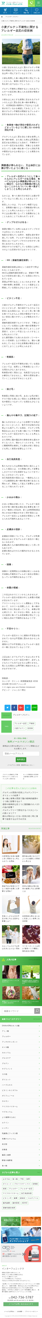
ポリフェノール (8, 1096)
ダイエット (7, 1184)
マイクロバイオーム (10, 1106)
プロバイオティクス (22, 1184)
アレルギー (8, 16)
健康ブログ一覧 (11, 1221)
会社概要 (19, 1311)
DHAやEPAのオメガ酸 (11, 1026)
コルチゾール (33, 1198)
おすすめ (6, 1179)
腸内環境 (15, 1203)
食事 (28, 1179)
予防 (22, 1179)
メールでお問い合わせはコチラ (21, 1304)
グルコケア (6, 1058)
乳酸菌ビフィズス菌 (10, 1133)
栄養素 (4, 1149)
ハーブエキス (7, 1085)
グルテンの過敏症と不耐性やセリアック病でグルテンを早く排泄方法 (10, 776)
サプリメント (7, 1069)
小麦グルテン (19, 728)
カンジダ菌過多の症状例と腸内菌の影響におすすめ (30, 776)
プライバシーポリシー (31, 1311)
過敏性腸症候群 (9, 1208)
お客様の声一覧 (31, 1221)
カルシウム (6, 1053)
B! (28, 708)
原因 (4, 1189)
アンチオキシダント (10, 1042)
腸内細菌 (6, 1203)
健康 (15, 1198)
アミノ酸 (5, 1031)
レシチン (5, 1128)
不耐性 (32, 723)
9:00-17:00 (32, 5)
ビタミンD (7, 1198)
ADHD (24, 1203)
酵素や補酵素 (7, 1160)
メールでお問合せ (9, 1311)
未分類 (4, 1144)
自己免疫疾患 (26, 1193)
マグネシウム (7, 1112)
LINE (34, 708)
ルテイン (5, 1123)
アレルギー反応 (20, 723)
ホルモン (5, 1101)
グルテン (16, 16)
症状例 (30, 728)
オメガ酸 (5, 1047)
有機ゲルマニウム (9, 1139)
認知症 (22, 1198)
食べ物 (15, 1179)
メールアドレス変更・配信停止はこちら (20, 765)
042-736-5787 (22, 1297)
